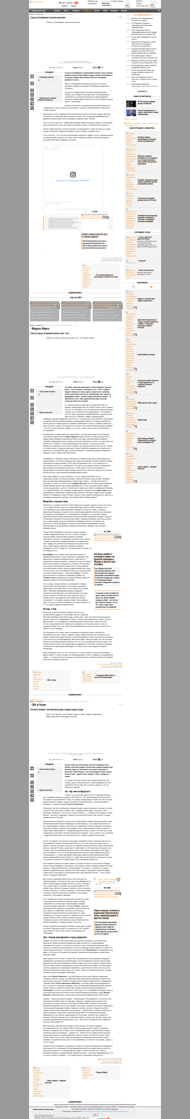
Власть (66, 10)
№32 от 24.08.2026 (67, 3)
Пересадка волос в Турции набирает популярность (47, 99)
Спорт (105, 10)
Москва (124, 10)
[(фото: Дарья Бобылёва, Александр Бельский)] (107, 880)
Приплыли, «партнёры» (106, 4)
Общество (87, 10)
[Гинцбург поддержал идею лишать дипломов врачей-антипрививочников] (131, 182)
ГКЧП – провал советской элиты (154, 8)
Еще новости (142, 91)
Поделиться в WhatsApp (32, 95)
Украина (57, 10)
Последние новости (142, 14)
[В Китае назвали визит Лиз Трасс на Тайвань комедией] (94, 223)
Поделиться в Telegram (32, 103)
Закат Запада (127, 6)
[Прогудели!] (131, 263)
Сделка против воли (45, 412)
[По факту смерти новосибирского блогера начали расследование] (131, 139)
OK (95, 1115)
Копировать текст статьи (32, 108)
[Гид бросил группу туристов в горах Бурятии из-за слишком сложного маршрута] (131, 383)
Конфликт (76, 10)
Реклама (73, 6)
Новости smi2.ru (36, 699)
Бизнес (96, 10)
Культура (114, 10)
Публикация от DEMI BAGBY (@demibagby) (73, 209)
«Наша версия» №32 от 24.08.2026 (112, 664)
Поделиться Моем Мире (32, 83)
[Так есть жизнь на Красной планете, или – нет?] (88, 1072)
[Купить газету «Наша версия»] (60, 3)
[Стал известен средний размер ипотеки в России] (131, 199)
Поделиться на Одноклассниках (32, 90)
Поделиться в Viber (32, 99)
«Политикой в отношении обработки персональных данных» (105, 1111)
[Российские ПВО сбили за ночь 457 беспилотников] (88, 676)
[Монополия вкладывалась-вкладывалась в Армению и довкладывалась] (131, 402)
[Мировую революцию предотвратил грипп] (131, 273)
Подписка (65, 6)
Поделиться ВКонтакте (32, 76)
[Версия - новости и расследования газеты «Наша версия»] (44, 5)
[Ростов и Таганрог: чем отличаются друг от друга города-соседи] (38, 680)
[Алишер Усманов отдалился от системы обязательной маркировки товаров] (131, 420)
